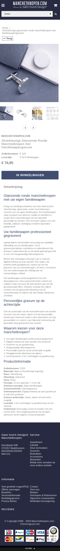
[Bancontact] (19, 539)
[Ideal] (9, 533)
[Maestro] (30, 533)
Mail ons (5, 454)
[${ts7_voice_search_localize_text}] (50, 14)
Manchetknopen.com (43, 521)
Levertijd (6, 157)
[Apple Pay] (40, 539)
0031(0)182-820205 (11, 451)
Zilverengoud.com (30, 524)
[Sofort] (30, 539)
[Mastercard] (9, 539)
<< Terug (7, 38)
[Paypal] (19, 533)
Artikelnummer (9, 153)
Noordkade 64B (9, 445)
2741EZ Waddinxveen (12, 448)
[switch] (53, 539)
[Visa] (40, 533)
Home (5, 28)
